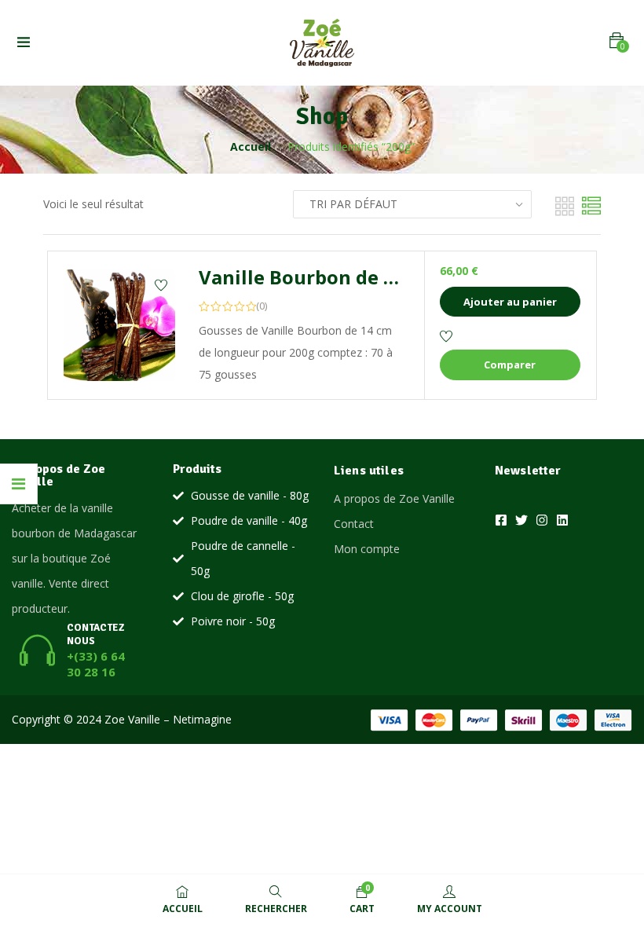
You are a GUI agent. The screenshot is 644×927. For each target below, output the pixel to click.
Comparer (510, 364)
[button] (616, 40)
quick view (120, 372)
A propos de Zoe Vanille (394, 498)
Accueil (250, 146)
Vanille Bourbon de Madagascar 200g (372, 277)
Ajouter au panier (510, 302)
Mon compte (367, 548)
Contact (354, 523)
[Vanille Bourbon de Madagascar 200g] (119, 325)
